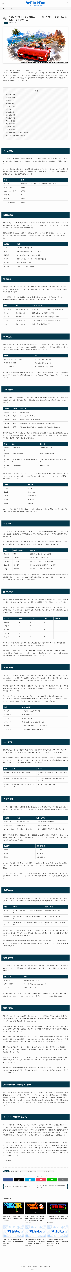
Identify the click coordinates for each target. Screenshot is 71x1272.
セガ (35, 1171)
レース (52, 1171)
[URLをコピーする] (63, 1179)
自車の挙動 (11, 115)
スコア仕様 (11, 121)
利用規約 (35, 1266)
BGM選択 (11, 103)
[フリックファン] (35, 3)
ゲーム (6, 22)
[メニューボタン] (3, 3)
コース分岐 (11, 106)
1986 (12, 1171)
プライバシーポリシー (44, 1266)
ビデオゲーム (46, 1171)
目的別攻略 (11, 124)
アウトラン (29, 1171)
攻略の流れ (11, 129)
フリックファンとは (26, 1266)
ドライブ (39, 1171)
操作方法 (11, 100)
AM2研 (17, 1171)
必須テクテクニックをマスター (18, 132)
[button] (8, 1179)
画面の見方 (11, 97)
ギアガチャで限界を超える (16, 135)
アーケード (22, 1171)
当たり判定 (11, 118)
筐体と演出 (11, 127)
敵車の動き (11, 112)
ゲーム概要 (11, 94)
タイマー (11, 109)
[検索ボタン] (67, 3)
